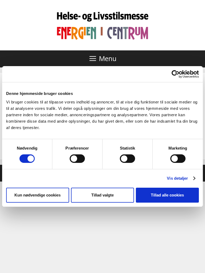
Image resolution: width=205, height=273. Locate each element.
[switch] (77, 158)
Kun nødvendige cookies (37, 195)
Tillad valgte (102, 195)
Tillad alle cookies (167, 195)
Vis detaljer (177, 178)
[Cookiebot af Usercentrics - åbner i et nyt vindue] (175, 74)
